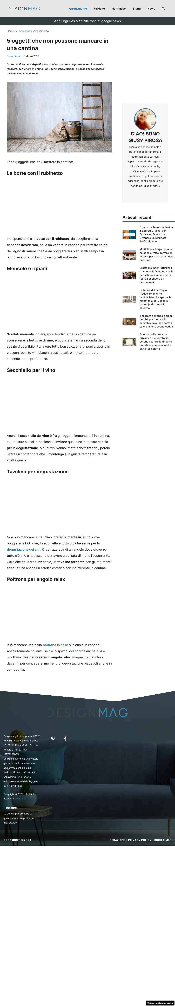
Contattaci (20, 798)
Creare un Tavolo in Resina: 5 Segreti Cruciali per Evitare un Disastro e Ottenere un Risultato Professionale (157, 234)
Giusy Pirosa (14, 56)
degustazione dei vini (23, 549)
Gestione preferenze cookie (160, 1003)
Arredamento (78, 8)
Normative (119, 8)
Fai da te (99, 8)
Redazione (118, 840)
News (151, 8)
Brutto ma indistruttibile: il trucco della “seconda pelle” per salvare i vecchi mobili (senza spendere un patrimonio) (157, 275)
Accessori (24, 31)
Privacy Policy (140, 840)
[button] (163, 8)
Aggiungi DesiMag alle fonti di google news (87, 21)
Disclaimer (163, 840)
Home (10, 31)
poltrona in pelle (55, 645)
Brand (137, 8)
